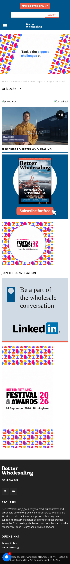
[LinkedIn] (13, 491)
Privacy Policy (9, 543)
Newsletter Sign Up (35, 6)
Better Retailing (10, 547)
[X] (5, 491)
